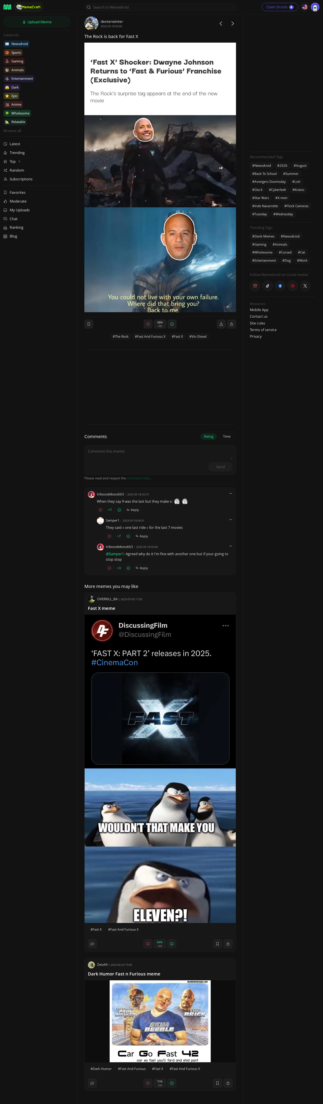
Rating (208, 436)
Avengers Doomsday (270, 181)
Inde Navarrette (266, 206)
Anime (13, 104)
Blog (13, 236)
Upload (39, 21)
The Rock (122, 336)
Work (303, 260)
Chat (14, 218)
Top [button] (13, 161)
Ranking (16, 227)
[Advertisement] (283, 82)
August (301, 165)
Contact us (259, 316)
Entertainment (19, 78)
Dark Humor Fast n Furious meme (124, 974)
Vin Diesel (199, 336)
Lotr (297, 181)
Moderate (18, 201)
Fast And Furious (133, 1068)
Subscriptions (21, 178)
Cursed (286, 252)
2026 (283, 165)
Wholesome (17, 113)
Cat (302, 252)
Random (17, 170)
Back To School (265, 173)
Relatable (15, 122)
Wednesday (284, 214)
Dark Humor (102, 1068)
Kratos (299, 189)
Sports (13, 52)
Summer (291, 173)
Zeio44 (102, 964)
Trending (17, 152)
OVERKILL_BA (107, 599)
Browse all (12, 130)
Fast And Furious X (151, 336)
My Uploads (20, 209)
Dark (12, 87)
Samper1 (112, 520)
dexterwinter (112, 21)
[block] (231, 324)
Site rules (257, 323)
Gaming (14, 61)
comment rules (138, 478)
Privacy (256, 336)
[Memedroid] (7, 7)
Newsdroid (16, 44)
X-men (282, 198)
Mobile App (259, 309)
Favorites (17, 192)
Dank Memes (264, 236)
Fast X (178, 336)
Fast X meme (101, 608)
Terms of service (263, 329)
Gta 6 (258, 189)
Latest (15, 143)
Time (226, 436)
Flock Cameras (297, 206)
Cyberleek (278, 189)
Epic (11, 96)
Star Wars (261, 198)
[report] (221, 324)
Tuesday (260, 214)
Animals (14, 70)
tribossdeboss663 (110, 494)
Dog (288, 260)
